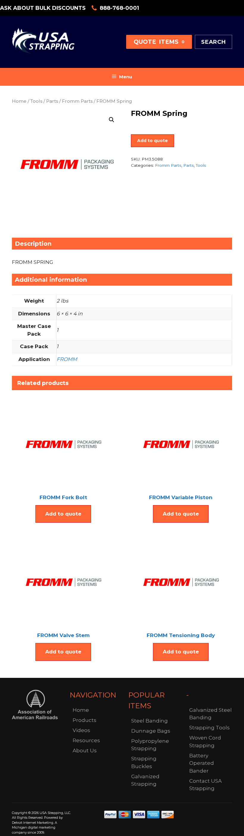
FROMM (67, 359)
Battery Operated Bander (201, 763)
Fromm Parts (77, 101)
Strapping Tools (209, 728)
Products (84, 720)
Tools (36, 101)
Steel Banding (149, 721)
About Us (85, 751)
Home (19, 101)
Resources (86, 740)
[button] (111, 119)
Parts (52, 101)
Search (213, 42)
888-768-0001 (119, 8)
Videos (81, 730)
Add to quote (152, 140)
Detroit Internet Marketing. (33, 823)
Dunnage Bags (150, 731)
